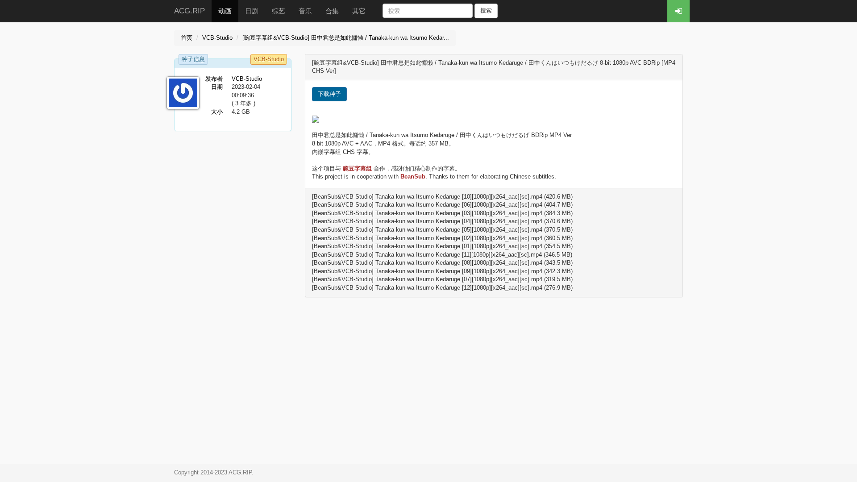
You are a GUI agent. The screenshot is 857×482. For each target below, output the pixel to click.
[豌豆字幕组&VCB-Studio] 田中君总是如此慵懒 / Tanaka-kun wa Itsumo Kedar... (345, 37)
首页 (186, 37)
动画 (225, 11)
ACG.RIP (189, 11)
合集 (332, 11)
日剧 (251, 11)
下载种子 (329, 94)
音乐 (305, 11)
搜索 (486, 10)
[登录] (678, 11)
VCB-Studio (217, 37)
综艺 (278, 11)
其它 (359, 11)
